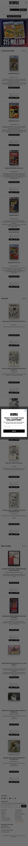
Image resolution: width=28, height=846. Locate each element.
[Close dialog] (25, 411)
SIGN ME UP (14, 431)
